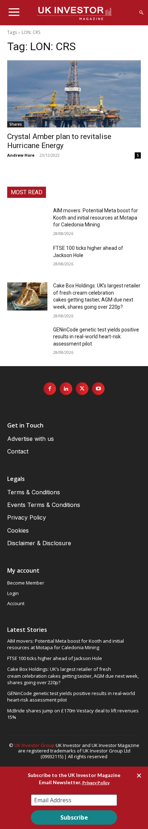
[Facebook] (49, 388)
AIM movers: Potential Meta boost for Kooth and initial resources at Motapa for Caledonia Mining (95, 217)
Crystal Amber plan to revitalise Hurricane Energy (59, 141)
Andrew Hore (20, 155)
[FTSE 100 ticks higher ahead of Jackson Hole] (27, 259)
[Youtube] (98, 388)
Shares (15, 124)
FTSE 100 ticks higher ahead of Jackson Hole (54, 658)
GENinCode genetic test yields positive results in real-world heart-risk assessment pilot (96, 337)
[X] (82, 388)
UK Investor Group (34, 745)
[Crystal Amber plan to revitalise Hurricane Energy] (74, 93)
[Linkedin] (66, 388)
